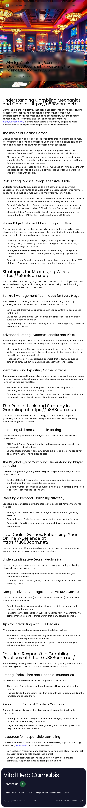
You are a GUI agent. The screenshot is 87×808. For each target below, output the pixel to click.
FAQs (30, 792)
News (21, 792)
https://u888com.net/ (13, 121)
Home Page (10, 792)
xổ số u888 (21, 745)
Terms (74, 801)
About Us (59, 801)
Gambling (11, 56)
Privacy (67, 801)
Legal (81, 801)
